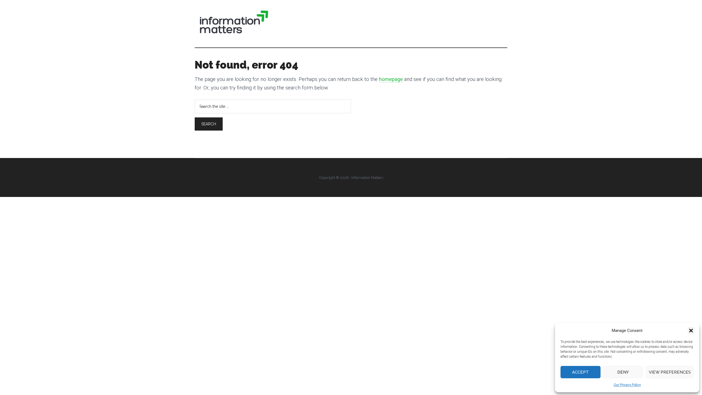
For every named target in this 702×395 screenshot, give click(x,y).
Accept (580, 372)
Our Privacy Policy (627, 385)
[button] (691, 330)
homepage (391, 79)
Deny (623, 372)
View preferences (670, 372)
